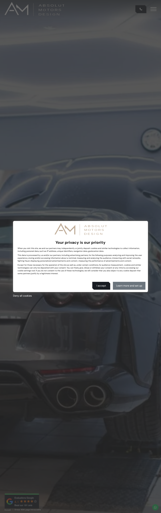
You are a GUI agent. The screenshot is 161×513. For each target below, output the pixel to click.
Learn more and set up (129, 285)
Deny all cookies (22, 295)
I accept (101, 285)
